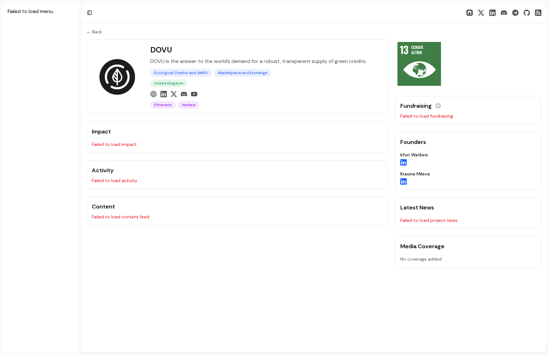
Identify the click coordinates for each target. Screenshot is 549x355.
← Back (94, 32)
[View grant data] (438, 106)
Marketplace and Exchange (242, 72)
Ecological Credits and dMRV (181, 72)
